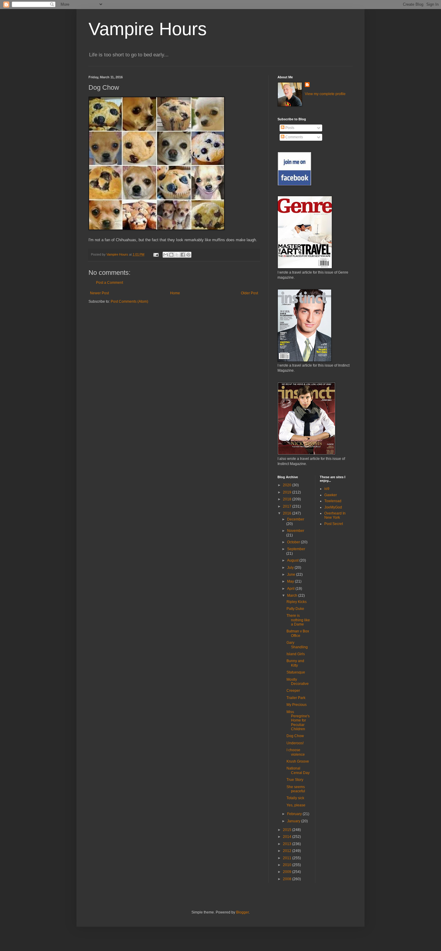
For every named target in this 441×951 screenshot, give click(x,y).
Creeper (293, 690)
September (296, 549)
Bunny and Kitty (295, 663)
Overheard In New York (335, 515)
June (291, 574)
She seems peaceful (295, 789)
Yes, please (295, 805)
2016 (287, 513)
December (295, 519)
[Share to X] (177, 255)
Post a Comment (109, 282)
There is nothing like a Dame (298, 620)
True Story (294, 780)
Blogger (242, 912)
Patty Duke (295, 609)
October (294, 542)
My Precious (296, 705)
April (291, 588)
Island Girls (295, 654)
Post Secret (333, 524)
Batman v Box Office (297, 633)
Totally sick (295, 798)
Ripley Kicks (296, 602)
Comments (293, 137)
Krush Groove (297, 761)
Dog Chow (295, 736)
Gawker (330, 495)
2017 (287, 506)
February (295, 814)
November (295, 531)
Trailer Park (295, 698)
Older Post (249, 293)
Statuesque (295, 672)
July (291, 568)
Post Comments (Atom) (129, 301)
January (294, 821)
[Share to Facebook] (183, 255)
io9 (326, 489)
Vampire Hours (147, 29)
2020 (287, 485)
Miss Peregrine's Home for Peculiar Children (298, 720)
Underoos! (295, 743)
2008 (287, 879)
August (293, 560)
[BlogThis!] (171, 255)
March (292, 595)
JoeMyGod (333, 507)
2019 (287, 492)
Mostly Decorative (297, 681)
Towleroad (332, 501)
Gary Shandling (297, 644)
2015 (287, 830)
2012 (287, 851)
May (291, 581)
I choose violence (295, 752)
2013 (287, 844)
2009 (287, 872)
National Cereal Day (298, 770)
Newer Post (99, 293)
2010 (287, 865)
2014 (287, 837)
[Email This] (166, 255)
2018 (287, 499)
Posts (289, 128)
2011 (287, 858)
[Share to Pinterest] (188, 255)
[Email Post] (156, 254)
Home (175, 293)
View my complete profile (325, 94)
